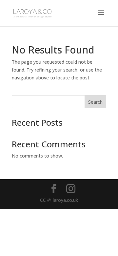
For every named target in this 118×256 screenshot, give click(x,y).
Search (95, 102)
